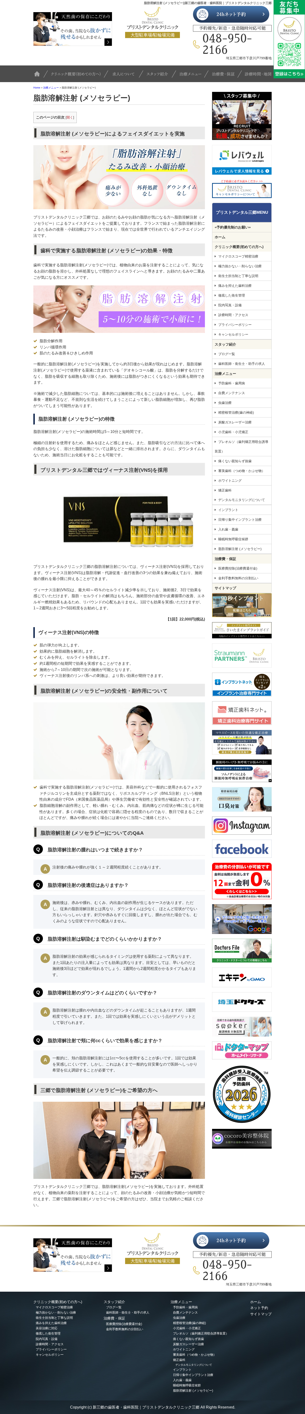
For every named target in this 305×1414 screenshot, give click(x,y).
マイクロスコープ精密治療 (238, 256)
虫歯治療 (225, 403)
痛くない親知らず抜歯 (235, 461)
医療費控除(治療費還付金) (237, 568)
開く (69, 117)
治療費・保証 (225, 76)
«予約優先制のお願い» (233, 227)
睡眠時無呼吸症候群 (233, 539)
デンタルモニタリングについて (241, 500)
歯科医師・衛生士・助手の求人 (241, 364)
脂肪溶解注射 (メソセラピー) (240, 549)
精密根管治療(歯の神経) (236, 412)
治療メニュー (193, 76)
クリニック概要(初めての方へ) (78, 76)
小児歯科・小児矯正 (233, 432)
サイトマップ (225, 588)
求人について (126, 76)
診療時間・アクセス (233, 315)
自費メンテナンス (231, 393)
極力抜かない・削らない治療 (240, 266)
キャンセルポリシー (233, 334)
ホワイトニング (230, 480)
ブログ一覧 (226, 354)
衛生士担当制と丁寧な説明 (238, 276)
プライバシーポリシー (235, 325)
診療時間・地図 (257, 76)
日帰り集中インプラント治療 (240, 519)
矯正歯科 (225, 490)
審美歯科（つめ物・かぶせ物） (241, 471)
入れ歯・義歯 (228, 529)
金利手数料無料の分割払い (238, 578)
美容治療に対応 (46, 1328)
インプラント (228, 510)
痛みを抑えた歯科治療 (235, 286)
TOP (40, 76)
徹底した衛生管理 (231, 295)
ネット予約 (259, 1308)
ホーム (220, 237)
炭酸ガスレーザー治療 (235, 422)
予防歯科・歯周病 (231, 383)
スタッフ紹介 (161, 76)
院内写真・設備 (230, 305)
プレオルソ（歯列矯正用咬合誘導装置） (241, 446)
